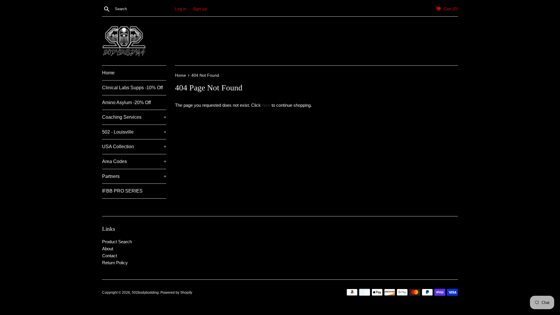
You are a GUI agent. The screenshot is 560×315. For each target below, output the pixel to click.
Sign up (200, 9)
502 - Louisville (134, 132)
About (107, 248)
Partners (134, 176)
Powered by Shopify (176, 292)
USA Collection (134, 146)
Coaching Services (134, 117)
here (266, 105)
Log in (180, 9)
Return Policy (115, 262)
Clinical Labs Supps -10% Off (132, 87)
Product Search (117, 241)
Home (108, 72)
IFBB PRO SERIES (122, 190)
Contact (109, 255)
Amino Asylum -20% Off (126, 102)
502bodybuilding (145, 292)
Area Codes (134, 161)
